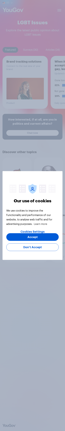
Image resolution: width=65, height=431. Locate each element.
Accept (32, 237)
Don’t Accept (32, 247)
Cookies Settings (33, 231)
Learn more (40, 224)
